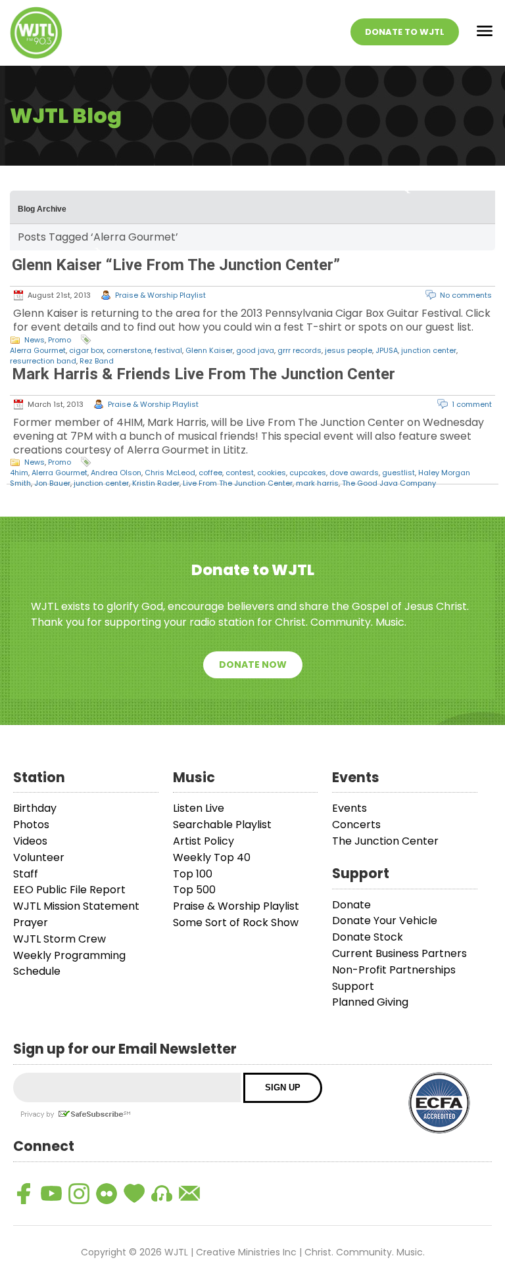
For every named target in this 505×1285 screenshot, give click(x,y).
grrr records (299, 350)
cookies (271, 472)
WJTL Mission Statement (76, 906)
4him (19, 472)
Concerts (356, 824)
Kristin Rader (156, 483)
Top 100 (192, 873)
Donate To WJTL (405, 32)
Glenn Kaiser (209, 350)
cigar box (86, 350)
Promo (59, 340)
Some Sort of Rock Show (236, 922)
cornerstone (129, 350)
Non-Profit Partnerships (394, 969)
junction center (428, 350)
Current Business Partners (399, 953)
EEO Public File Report (69, 889)
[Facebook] (23, 1193)
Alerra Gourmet (38, 350)
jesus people (348, 350)
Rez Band (97, 361)
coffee (210, 472)
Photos (31, 824)
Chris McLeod (170, 472)
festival (168, 350)
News (34, 340)
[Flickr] (106, 1193)
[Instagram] (78, 1193)
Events (349, 808)
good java (255, 350)
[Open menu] (484, 33)
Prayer (30, 922)
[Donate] (134, 1193)
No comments (466, 295)
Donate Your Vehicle (384, 920)
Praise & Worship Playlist (160, 295)
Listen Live (198, 808)
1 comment (472, 404)
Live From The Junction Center (238, 483)
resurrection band (43, 361)
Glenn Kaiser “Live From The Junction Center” (176, 265)
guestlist (398, 472)
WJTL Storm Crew (59, 938)
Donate (351, 904)
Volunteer (38, 857)
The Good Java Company (389, 483)
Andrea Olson (116, 472)
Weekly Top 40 (212, 857)
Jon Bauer (52, 483)
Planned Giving (370, 1002)
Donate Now (253, 664)
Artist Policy (203, 841)
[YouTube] (51, 1193)
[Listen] (161, 1193)
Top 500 (194, 889)
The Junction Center (385, 841)
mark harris (317, 483)
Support (353, 986)
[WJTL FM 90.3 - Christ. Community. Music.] (36, 33)
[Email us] (189, 1193)
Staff (25, 873)
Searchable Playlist (222, 824)
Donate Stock (367, 937)
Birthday (35, 808)
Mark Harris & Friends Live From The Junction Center (203, 374)
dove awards (354, 472)
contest (240, 472)
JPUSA (386, 350)
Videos (30, 841)
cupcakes (307, 472)
